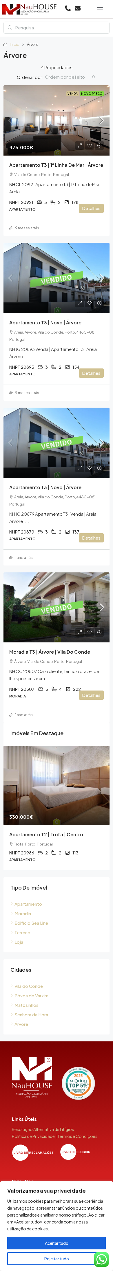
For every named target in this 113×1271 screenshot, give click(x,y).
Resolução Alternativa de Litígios (43, 1129)
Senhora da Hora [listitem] (31, 1014)
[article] (56, 808)
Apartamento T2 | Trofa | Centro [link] (46, 834)
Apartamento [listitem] (28, 904)
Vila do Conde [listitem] (28, 986)
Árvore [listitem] (21, 1024)
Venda (73, 93)
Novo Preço (92, 93)
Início (14, 44)
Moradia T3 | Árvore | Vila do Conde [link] (49, 652)
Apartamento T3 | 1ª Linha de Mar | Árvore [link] (56, 165)
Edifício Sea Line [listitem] (31, 923)
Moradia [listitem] (22, 913)
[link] (56, 120)
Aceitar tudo (56, 1243)
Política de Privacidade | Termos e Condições (54, 1136)
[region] (56, 1226)
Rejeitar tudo (56, 1258)
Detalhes (91, 208)
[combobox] (70, 77)
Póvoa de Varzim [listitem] (31, 995)
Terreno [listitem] (22, 932)
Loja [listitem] (18, 942)
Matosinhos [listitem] (26, 1005)
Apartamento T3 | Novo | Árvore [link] (45, 322)
